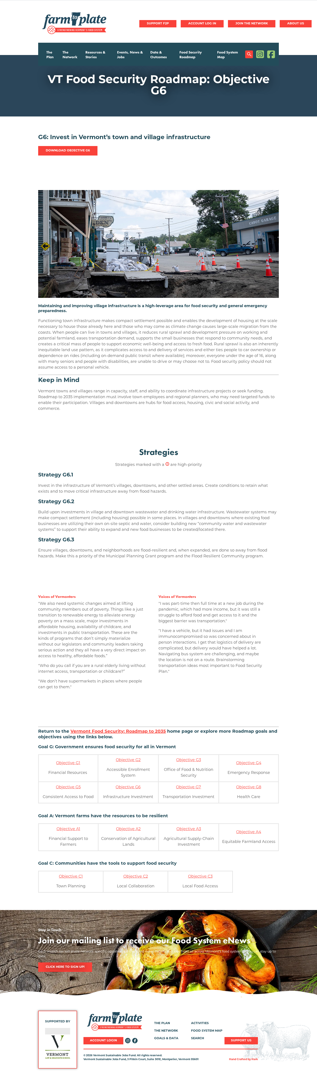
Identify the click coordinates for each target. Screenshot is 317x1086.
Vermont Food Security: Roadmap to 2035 (118, 731)
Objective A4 (248, 832)
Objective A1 (68, 829)
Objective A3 (188, 829)
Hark (254, 1059)
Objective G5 (68, 787)
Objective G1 (68, 763)
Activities (200, 1023)
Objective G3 (188, 760)
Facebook (271, 54)
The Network (70, 54)
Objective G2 (128, 760)
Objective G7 (188, 787)
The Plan (50, 54)
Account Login (103, 1040)
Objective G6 (128, 787)
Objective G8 (248, 787)
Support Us (241, 1040)
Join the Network (251, 23)
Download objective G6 (68, 150)
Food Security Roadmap (190, 54)
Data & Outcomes (158, 54)
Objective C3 (200, 877)
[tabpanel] (158, 85)
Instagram (260, 54)
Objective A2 (128, 829)
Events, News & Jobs (130, 54)
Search (249, 54)
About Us (295, 23)
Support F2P (158, 23)
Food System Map (227, 54)
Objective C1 (71, 877)
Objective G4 (248, 763)
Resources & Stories (95, 54)
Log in (202, 23)
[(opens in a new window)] (57, 1046)
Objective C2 (135, 877)
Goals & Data (166, 1038)
